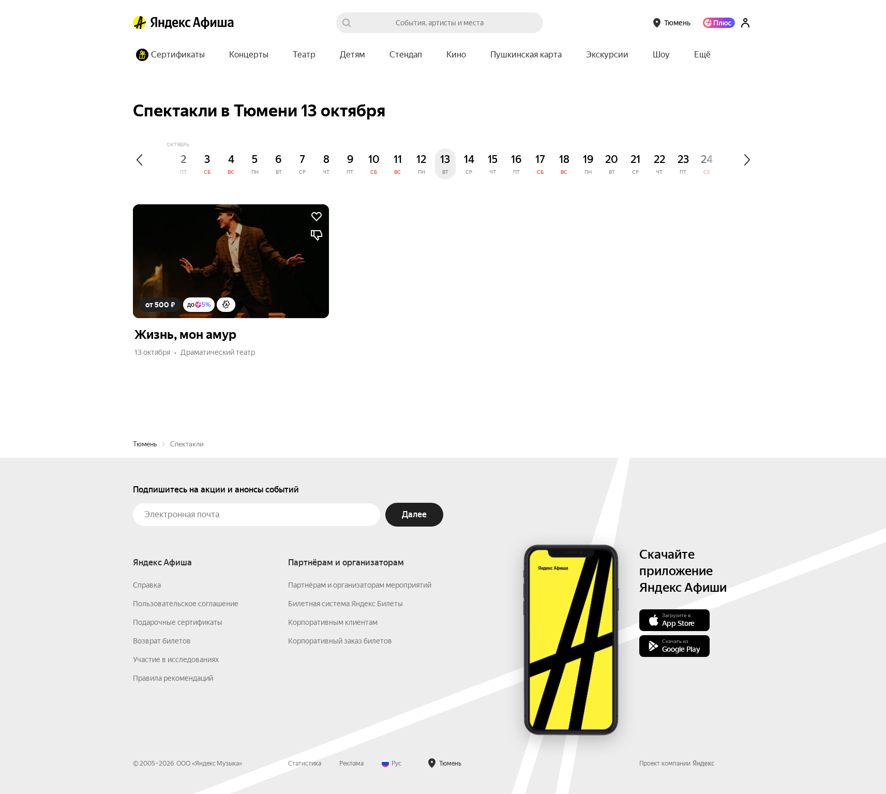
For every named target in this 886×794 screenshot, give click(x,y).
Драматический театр (218, 352)
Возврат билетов (162, 641)
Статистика (304, 763)
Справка (147, 585)
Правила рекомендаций (173, 678)
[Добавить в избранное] (316, 217)
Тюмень (145, 444)
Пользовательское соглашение (185, 604)
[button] (702, 55)
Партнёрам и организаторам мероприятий (359, 585)
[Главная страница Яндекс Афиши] (139, 22)
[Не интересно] (316, 235)
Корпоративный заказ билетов (340, 641)
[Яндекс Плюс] (719, 23)
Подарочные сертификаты (177, 622)
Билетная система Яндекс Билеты (345, 604)
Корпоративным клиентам (333, 622)
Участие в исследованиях (176, 659)
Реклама (351, 763)
